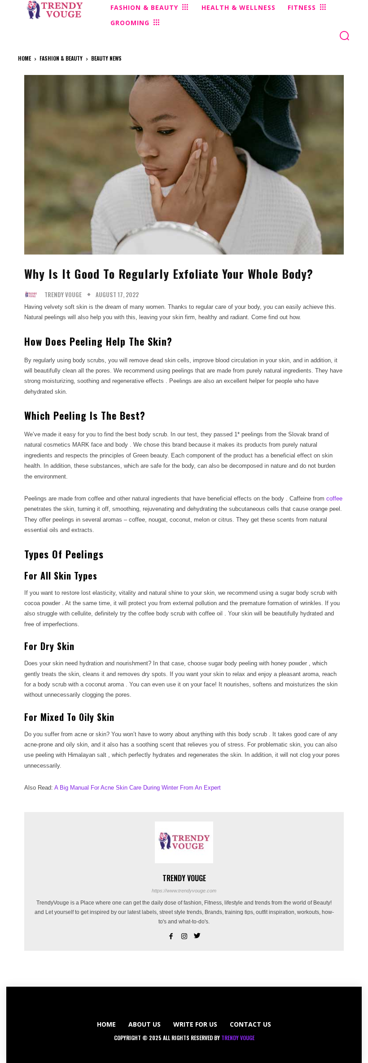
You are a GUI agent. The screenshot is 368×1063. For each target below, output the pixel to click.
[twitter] (197, 934)
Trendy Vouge (63, 295)
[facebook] (171, 934)
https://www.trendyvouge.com (184, 890)
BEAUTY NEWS (106, 58)
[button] (344, 35)
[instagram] (184, 934)
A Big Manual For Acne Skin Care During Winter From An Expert (137, 787)
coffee (334, 498)
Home (24, 58)
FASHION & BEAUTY (61, 58)
